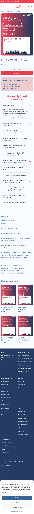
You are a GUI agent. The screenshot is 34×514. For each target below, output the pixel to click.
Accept (17, 498)
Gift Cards (4, 415)
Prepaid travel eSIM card (25, 368)
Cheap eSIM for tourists (25, 358)
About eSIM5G (6, 439)
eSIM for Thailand (6, 397)
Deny (17, 502)
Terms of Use (5, 470)
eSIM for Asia (5, 381)
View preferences (17, 507)
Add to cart (17, 73)
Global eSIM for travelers (25, 361)
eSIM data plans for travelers (23, 373)
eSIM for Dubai (5, 404)
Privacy (20, 511)
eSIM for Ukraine (5, 394)
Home (2, 11)
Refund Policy (5, 452)
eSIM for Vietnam (6, 401)
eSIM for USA (5, 384)
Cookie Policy (14, 511)
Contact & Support (7, 442)
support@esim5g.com (8, 465)
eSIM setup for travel (24, 365)
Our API (4, 449)
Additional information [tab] (8, 220)
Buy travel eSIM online (24, 355)
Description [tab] (4, 216)
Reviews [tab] (4, 223)
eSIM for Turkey (5, 391)
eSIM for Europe (5, 388)
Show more (4, 312)
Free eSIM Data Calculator (9, 446)
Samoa (16, 265)
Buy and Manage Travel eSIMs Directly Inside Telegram (7, 357)
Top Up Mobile (5, 411)
